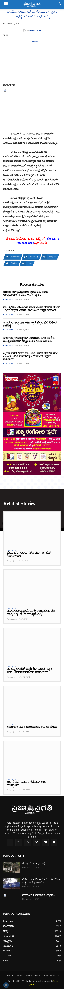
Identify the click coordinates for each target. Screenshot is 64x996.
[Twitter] (27, 842)
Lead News (8, 299)
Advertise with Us (51, 975)
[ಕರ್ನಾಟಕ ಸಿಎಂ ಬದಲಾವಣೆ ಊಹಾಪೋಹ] (32, 703)
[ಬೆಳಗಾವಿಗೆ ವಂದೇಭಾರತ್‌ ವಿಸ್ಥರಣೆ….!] (11, 899)
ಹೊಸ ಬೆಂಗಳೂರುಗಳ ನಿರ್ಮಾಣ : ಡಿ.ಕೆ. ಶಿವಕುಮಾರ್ (29, 555)
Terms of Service (24, 975)
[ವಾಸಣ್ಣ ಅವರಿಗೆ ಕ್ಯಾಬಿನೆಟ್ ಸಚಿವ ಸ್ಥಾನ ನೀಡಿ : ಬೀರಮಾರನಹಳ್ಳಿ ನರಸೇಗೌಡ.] (32, 645)
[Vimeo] (36, 842)
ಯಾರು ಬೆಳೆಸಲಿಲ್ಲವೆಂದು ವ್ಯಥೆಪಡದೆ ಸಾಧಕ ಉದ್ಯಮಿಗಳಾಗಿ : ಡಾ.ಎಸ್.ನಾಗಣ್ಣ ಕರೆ (26, 294)
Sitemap (37, 975)
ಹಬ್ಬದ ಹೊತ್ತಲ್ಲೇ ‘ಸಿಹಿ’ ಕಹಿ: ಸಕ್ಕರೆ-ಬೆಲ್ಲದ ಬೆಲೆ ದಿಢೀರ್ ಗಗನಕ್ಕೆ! (30, 324)
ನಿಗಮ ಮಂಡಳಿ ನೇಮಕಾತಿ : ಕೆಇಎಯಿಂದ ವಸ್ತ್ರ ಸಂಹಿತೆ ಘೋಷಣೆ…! (41, 881)
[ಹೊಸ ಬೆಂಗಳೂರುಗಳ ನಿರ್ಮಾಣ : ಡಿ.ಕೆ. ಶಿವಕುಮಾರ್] (32, 529)
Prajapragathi (35, 30)
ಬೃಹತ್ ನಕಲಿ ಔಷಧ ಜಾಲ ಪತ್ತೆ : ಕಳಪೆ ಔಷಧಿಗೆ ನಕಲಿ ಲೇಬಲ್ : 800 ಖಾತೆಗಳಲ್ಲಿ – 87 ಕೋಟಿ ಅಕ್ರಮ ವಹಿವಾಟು (30, 356)
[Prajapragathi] (25, 30)
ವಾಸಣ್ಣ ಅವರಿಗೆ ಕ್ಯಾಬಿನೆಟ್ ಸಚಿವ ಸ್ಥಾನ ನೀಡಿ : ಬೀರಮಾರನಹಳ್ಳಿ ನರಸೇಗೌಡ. (29, 671)
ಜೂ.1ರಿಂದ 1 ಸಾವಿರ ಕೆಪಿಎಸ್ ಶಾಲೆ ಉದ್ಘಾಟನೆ (27, 784)
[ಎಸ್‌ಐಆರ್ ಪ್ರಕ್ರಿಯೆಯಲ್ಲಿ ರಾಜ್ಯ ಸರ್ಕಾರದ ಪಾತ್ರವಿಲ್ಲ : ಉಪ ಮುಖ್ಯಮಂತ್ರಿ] (32, 587)
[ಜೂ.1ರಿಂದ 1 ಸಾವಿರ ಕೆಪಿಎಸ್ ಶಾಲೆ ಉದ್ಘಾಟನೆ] (32, 758)
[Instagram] (18, 842)
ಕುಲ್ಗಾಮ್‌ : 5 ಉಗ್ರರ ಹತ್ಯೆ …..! (35, 864)
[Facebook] (10, 842)
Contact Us (9, 975)
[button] (5, 4)
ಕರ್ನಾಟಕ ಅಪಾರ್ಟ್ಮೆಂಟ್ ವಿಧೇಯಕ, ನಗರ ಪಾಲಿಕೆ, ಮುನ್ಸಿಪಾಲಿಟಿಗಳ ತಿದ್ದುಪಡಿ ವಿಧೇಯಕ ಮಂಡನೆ (28, 340)
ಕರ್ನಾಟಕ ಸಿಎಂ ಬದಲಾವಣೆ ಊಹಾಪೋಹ (32, 727)
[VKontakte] (45, 842)
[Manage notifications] (6, 985)
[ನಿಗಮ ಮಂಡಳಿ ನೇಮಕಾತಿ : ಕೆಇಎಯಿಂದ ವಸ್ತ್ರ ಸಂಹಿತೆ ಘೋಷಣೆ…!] (11, 883)
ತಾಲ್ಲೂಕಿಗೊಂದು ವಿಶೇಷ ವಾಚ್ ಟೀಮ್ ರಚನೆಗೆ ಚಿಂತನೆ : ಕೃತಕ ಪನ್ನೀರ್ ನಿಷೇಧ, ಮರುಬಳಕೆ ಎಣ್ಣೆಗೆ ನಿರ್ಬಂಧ (31, 309)
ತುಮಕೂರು (35, 41)
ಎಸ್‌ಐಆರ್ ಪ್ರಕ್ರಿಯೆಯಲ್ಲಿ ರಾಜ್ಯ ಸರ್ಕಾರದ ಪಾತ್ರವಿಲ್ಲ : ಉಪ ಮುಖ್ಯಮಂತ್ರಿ (31, 613)
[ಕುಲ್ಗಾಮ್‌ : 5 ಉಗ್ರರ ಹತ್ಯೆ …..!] (11, 867)
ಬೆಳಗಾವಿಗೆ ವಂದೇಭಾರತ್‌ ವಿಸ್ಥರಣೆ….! (38, 895)
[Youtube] (54, 842)
